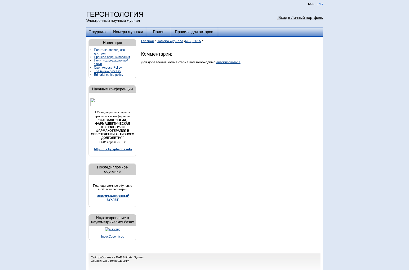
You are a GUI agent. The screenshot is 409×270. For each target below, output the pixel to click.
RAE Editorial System (129, 257)
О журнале (98, 32)
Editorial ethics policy (108, 74)
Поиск (158, 32)
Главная (147, 41)
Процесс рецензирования (112, 57)
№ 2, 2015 (193, 41)
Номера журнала (128, 32)
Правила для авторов (194, 32)
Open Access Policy (108, 67)
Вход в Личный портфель (300, 18)
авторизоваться (228, 62)
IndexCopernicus (112, 236)
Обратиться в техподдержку (110, 260)
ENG (320, 4)
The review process (107, 71)
